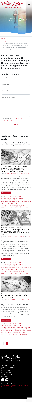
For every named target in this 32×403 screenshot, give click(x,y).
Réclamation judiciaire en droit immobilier (16, 42)
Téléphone (5, 84)
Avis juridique (5, 385)
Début (3, 38)
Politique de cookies (7, 387)
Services (5, 40)
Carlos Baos (26, 173)
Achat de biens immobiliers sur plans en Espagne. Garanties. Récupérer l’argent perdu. (15, 295)
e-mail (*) (5, 90)
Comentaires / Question (9, 97)
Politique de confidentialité (19, 385)
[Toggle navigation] (29, 4)
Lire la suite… (6, 193)
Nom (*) (4, 78)
